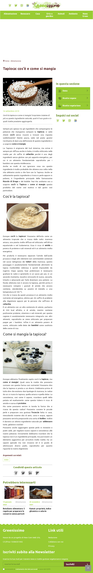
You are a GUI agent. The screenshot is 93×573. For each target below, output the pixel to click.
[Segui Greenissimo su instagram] (22, 5)
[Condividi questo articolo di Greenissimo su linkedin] (30, 473)
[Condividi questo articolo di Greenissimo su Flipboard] (37, 473)
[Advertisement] (46, 39)
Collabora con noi (55, 542)
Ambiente (73, 14)
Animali (61, 14)
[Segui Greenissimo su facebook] (10, 5)
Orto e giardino (49, 15)
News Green (85, 15)
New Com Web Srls (32, 537)
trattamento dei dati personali (26, 569)
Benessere (25, 14)
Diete (64, 91)
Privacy (51, 546)
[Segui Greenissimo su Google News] (28, 5)
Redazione (52, 537)
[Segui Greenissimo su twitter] (16, 5)
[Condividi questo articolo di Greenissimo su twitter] (23, 473)
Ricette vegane (69, 98)
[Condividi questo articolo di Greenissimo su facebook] (16, 473)
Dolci (6, 459)
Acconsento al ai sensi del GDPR (27, 569)
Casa (37, 14)
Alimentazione (10, 14)
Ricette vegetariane (71, 105)
